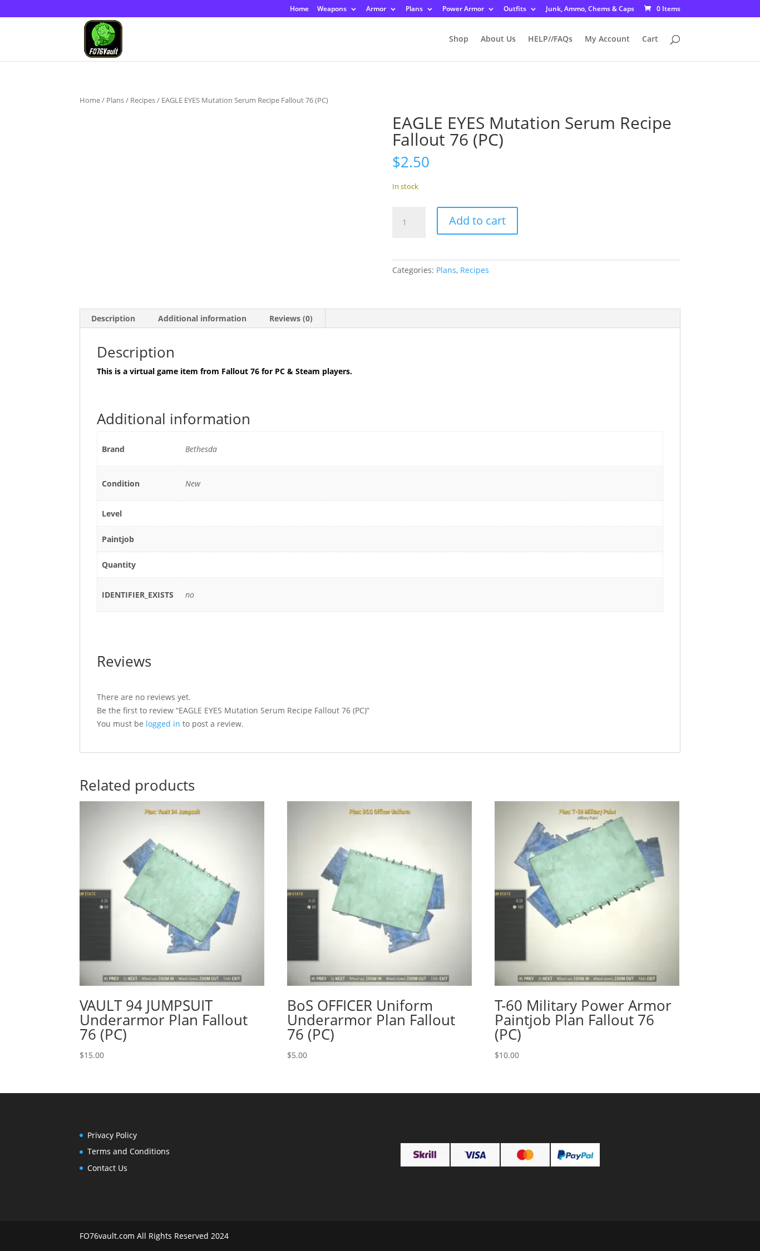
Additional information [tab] (202, 318)
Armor (376, 9)
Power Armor (463, 9)
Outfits (515, 9)
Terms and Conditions (128, 1151)
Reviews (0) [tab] (291, 318)
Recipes (142, 100)
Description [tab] (113, 318)
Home (299, 9)
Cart (650, 39)
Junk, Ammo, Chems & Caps (590, 9)
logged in (163, 723)
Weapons (332, 9)
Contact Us (107, 1168)
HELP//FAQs (550, 39)
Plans (414, 9)
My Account (607, 39)
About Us (498, 39)
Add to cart (477, 220)
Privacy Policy (112, 1135)
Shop (458, 39)
